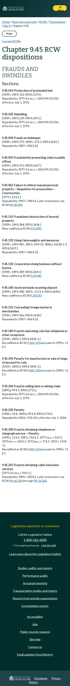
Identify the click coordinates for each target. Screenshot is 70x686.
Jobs (35, 624)
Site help (35, 639)
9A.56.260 (40, 481)
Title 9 (6, 26)
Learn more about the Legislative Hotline (35, 554)
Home (6, 22)
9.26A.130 (33, 370)
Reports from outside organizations (35, 598)
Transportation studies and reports (35, 591)
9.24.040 (35, 276)
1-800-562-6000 (35, 540)
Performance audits (35, 575)
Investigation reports (35, 606)
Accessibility (35, 617)
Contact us (35, 647)
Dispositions (57, 22)
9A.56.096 (15, 205)
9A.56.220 (15, 481)
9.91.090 (35, 228)
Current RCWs (11, 41)
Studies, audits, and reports (35, 568)
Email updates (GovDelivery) (35, 654)
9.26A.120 (33, 343)
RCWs (43, 22)
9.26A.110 (33, 449)
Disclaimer (41, 678)
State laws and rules (24, 22)
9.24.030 (35, 295)
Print (9, 33)
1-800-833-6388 (48, 545)
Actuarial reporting (35, 583)
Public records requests (35, 632)
